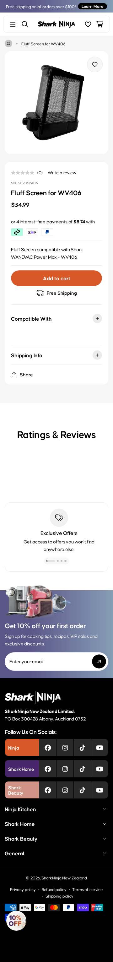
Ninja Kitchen (20, 809)
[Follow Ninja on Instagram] (65, 747)
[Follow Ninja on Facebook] (48, 747)
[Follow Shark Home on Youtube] (100, 768)
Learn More (92, 6)
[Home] (8, 43)
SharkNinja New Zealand (64, 877)
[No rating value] (24, 173)
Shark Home (20, 823)
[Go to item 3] (62, 561)
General (14, 853)
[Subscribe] (99, 661)
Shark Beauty (21, 838)
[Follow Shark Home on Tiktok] (82, 768)
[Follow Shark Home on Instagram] (65, 768)
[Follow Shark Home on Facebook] (48, 768)
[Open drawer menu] (13, 24)
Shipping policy (59, 895)
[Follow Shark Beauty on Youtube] (100, 790)
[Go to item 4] (66, 561)
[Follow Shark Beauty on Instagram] (65, 790)
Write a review (62, 172)
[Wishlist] (88, 24)
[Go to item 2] (58, 561)
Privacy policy (23, 889)
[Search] (25, 24)
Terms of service (87, 889)
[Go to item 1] (50, 561)
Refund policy (54, 889)
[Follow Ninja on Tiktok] (82, 747)
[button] (16, 921)
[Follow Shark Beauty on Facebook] (48, 790)
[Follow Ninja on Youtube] (100, 747)
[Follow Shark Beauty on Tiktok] (82, 790)
